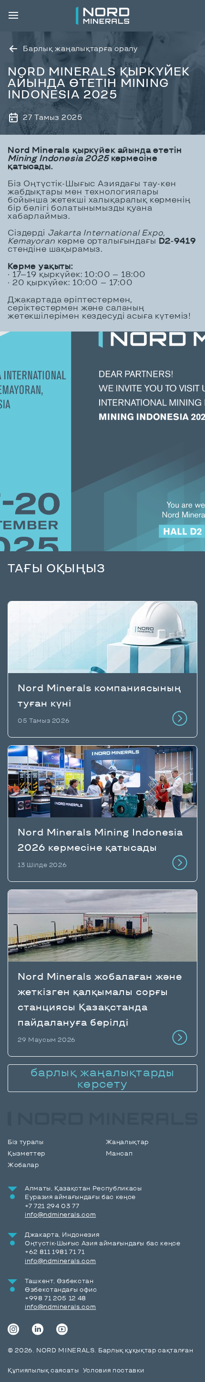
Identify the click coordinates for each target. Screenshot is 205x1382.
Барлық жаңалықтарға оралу (80, 48)
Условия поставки (113, 1370)
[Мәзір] (13, 15)
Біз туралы (26, 1141)
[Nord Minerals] (102, 15)
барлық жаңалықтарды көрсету (103, 1078)
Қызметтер (26, 1153)
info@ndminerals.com (60, 1214)
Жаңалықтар (127, 1141)
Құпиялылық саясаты (43, 1370)
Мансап (119, 1153)
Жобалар (23, 1164)
